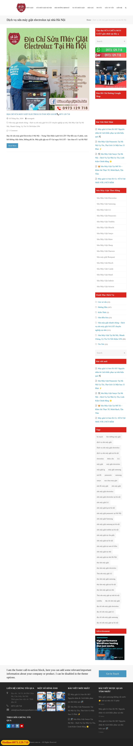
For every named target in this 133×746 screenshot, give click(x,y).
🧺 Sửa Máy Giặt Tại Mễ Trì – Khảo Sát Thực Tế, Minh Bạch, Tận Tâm (109, 170)
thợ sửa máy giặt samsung (106, 579)
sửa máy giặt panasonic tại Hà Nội (109, 513)
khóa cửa (110, 459)
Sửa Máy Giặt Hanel (105, 275)
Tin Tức (101, 344)
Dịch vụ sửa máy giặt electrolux (108, 448)
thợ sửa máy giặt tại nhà (105, 590)
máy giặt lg (101, 470)
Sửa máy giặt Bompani (106, 257)
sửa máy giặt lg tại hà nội (106, 508)
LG (118, 459)
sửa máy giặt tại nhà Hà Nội (107, 557)
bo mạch (100, 437)
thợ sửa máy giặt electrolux (106, 568)
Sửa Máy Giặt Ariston (105, 286)
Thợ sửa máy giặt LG (104, 573)
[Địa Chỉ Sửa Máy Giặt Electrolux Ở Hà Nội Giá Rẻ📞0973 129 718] (48, 69)
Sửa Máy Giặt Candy (105, 269)
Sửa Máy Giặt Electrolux (107, 198)
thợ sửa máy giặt (103, 563)
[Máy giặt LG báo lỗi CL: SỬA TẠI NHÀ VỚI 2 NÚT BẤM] (51, 710)
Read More (12, 146)
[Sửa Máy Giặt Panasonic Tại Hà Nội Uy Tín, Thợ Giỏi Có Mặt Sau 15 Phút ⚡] (51, 700)
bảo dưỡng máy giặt (113, 437)
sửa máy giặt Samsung (105, 519)
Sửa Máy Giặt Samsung (106, 204)
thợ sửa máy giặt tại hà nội (106, 584)
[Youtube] (22, 726)
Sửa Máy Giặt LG (104, 210)
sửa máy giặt (116, 486)
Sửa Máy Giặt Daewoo (106, 251)
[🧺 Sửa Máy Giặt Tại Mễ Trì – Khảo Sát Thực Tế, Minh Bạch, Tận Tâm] (41, 710)
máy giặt (100, 464)
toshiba (99, 601)
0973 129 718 (16, 706)
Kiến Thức (102, 312)
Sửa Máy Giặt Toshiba (106, 222)
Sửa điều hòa (103, 317)
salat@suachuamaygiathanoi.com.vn (25, 710)
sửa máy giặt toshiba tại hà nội (107, 530)
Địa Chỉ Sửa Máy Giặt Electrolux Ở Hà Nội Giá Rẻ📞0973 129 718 (38, 114)
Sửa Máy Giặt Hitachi (105, 227)
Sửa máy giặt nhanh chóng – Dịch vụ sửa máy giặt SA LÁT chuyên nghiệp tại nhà (38, 123)
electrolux (100, 459)
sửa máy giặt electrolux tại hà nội (108, 497)
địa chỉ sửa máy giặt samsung (107, 617)
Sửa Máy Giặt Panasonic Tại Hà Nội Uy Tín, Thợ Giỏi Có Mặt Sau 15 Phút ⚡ (110, 145)
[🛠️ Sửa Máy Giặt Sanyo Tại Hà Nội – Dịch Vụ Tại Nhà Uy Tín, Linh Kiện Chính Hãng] (60, 700)
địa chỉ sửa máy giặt (112, 601)
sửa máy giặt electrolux (105, 491)
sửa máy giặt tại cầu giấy (106, 535)
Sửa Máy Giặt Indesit (105, 281)
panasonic (108, 475)
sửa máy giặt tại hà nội (105, 541)
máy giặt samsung (114, 470)
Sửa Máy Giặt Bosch (105, 263)
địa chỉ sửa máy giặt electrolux (108, 606)
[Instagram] (17, 726)
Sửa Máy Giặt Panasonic (106, 216)
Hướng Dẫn (102, 307)
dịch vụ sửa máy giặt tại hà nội (108, 453)
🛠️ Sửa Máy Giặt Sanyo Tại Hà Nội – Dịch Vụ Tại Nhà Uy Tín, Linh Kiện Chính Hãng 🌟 (109, 157)
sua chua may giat (110, 480)
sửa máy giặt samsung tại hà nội (108, 524)
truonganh (30, 118)
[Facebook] (13, 726)
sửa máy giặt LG (103, 502)
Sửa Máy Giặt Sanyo (105, 233)
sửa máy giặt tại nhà (104, 552)
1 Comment (13, 131)
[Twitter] (9, 726)
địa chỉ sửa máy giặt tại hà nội (107, 623)
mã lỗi (99, 475)
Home (89, 20)
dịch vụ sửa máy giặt (104, 442)
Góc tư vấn (102, 302)
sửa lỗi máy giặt (102, 486)
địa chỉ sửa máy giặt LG (105, 612)
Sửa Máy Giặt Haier (105, 239)
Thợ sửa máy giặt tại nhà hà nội (108, 595)
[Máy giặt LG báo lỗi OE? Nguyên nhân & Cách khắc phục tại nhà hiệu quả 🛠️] (41, 700)
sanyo (99, 480)
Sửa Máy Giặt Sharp (105, 245)
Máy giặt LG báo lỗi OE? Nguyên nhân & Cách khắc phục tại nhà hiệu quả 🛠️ (109, 133)
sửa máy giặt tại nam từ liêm (107, 546)
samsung (118, 475)
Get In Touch (112, 673)
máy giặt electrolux (113, 464)
